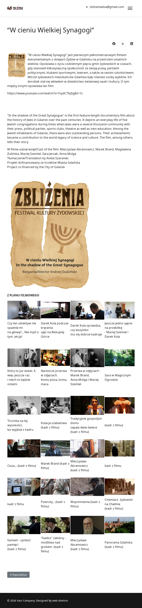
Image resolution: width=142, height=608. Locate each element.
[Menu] (130, 8)
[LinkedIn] (132, 43)
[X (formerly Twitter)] (123, 43)
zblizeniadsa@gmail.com (107, 7)
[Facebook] (114, 43)
